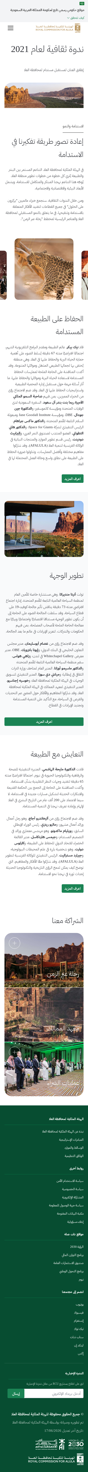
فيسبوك (79, 1312)
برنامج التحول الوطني (71, 1271)
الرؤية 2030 (77, 1246)
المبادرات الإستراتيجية (71, 1139)
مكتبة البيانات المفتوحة (70, 1213)
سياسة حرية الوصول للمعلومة (66, 1205)
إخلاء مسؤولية (75, 1221)
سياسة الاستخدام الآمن (70, 1180)
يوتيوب (80, 1304)
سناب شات (77, 1337)
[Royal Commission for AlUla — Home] (58, 28)
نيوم (81, 1279)
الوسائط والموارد (74, 1147)
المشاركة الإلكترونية (73, 1197)
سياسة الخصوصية (73, 1189)
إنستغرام (79, 1320)
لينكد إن (79, 1345)
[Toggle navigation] (10, 28)
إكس (81, 1353)
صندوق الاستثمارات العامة (69, 1262)
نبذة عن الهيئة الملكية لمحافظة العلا (63, 1131)
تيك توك (79, 1328)
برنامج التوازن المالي (73, 1254)
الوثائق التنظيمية (74, 1155)
